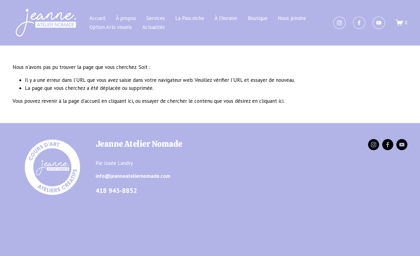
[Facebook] (359, 23)
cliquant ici (121, 101)
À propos (126, 18)
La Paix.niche (189, 18)
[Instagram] (339, 23)
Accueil (97, 18)
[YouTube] (379, 23)
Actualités (153, 27)
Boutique (257, 18)
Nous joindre (292, 18)
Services (155, 18)
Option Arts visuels (110, 27)
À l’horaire (226, 18)
